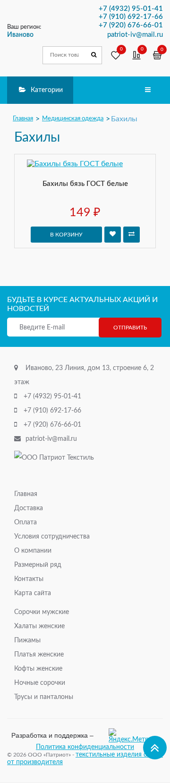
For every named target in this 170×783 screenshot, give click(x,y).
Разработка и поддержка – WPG (52, 735)
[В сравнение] (131, 235)
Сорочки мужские (41, 612)
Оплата (25, 522)
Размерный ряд (37, 565)
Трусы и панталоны (43, 697)
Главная (25, 494)
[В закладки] (112, 235)
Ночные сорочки (39, 683)
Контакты (28, 579)
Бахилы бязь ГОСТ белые (85, 183)
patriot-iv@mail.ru (51, 439)
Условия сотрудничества (52, 536)
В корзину (66, 234)
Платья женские (39, 654)
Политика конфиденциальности (85, 747)
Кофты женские (38, 668)
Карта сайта (32, 593)
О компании (32, 550)
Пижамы (27, 640)
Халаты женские (39, 626)
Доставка (28, 508)
